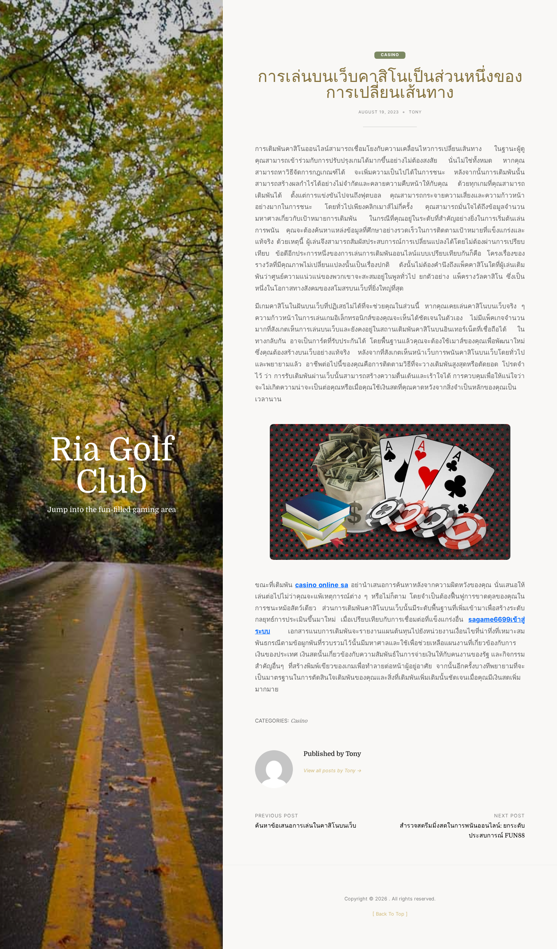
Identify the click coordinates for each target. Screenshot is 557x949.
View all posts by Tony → (332, 770)
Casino (390, 54)
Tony (415, 112)
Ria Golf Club (111, 466)
